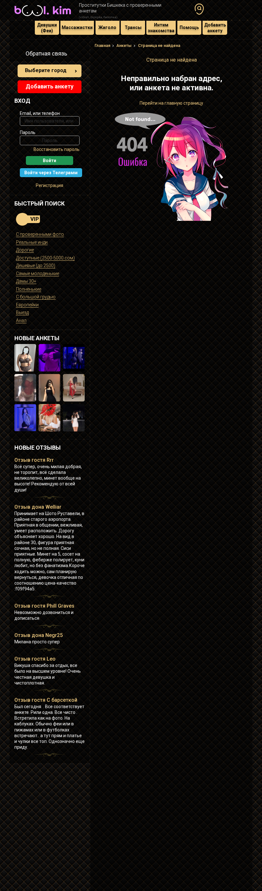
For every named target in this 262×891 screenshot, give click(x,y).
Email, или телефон (40, 113)
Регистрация (49, 185)
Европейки (27, 304)
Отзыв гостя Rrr (34, 460)
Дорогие (25, 249)
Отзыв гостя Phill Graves (44, 606)
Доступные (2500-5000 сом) (45, 257)
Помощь (189, 27)
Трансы (133, 27)
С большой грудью (36, 296)
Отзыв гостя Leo (35, 659)
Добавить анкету (215, 27)
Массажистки (77, 27)
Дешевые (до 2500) (35, 265)
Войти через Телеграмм (51, 172)
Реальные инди (32, 242)
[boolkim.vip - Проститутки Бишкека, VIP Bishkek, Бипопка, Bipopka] (42, 16)
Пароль (27, 132)
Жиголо (107, 27)
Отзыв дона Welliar (37, 507)
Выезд (22, 312)
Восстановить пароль (57, 149)
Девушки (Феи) (47, 27)
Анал (21, 320)
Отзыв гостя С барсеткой (45, 700)
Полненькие (28, 289)
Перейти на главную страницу (171, 103)
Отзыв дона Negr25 (38, 635)
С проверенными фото (40, 234)
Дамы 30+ (26, 281)
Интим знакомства (161, 27)
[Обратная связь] (17, 54)
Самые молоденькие (37, 273)
